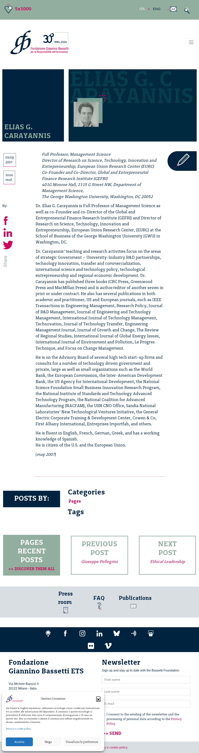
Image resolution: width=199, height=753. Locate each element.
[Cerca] (186, 11)
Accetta (19, 742)
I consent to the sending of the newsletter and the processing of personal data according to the (144, 718)
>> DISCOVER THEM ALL (32, 568)
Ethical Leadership (167, 561)
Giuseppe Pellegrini (99, 561)
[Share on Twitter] (8, 244)
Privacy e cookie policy (18, 728)
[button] (98, 699)
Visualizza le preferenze (82, 742)
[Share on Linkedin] (8, 232)
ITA (142, 9)
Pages (75, 501)
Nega (48, 742)
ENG (157, 9)
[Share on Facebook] (8, 220)
